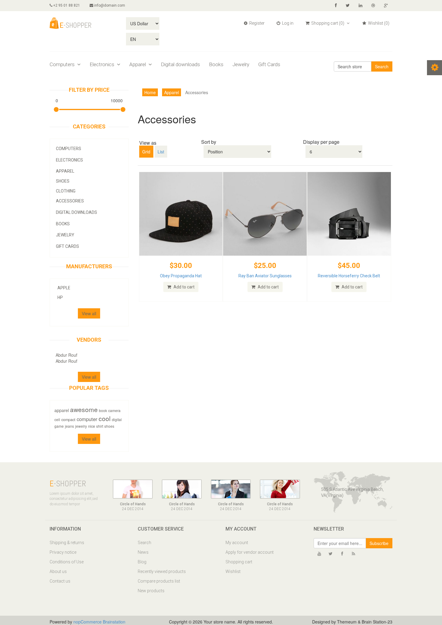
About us (58, 571)
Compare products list (159, 581)
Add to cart (184, 287)
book (103, 410)
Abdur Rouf (66, 355)
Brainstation (114, 622)
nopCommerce (87, 622)
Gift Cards (269, 64)
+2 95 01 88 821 (66, 5)
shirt (99, 426)
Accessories (70, 201)
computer (87, 419)
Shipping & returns (67, 542)
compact (68, 419)
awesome (84, 409)
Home (150, 92)
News (143, 552)
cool (105, 418)
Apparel (138, 64)
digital (117, 419)
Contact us (60, 581)
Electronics (102, 64)
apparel (61, 410)
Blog (142, 561)
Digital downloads (180, 64)
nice (91, 426)
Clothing (65, 191)
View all (89, 313)
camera (114, 410)
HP (60, 297)
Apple (63, 287)
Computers (63, 64)
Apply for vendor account (250, 552)
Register (256, 23)
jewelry (81, 426)
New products (151, 590)
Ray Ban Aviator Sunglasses (265, 275)
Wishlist (233, 571)
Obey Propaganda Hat (181, 275)
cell (57, 419)
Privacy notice (63, 552)
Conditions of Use (67, 561)
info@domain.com (109, 5)
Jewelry (240, 64)
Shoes (62, 181)
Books (216, 64)
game (59, 426)
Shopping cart (239, 561)
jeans (69, 426)
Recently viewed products (162, 571)
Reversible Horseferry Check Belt (349, 275)
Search (381, 66)
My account (237, 542)
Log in (287, 23)
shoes (109, 426)
